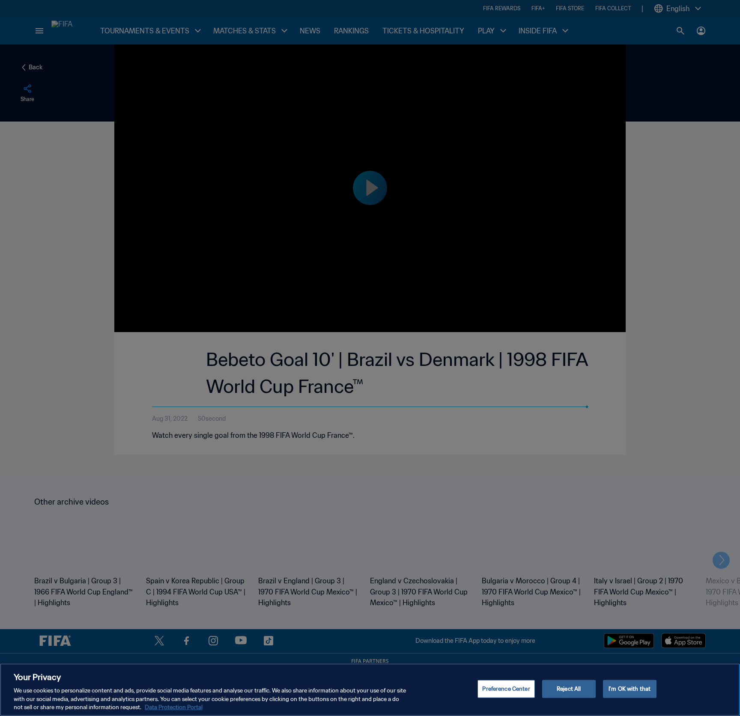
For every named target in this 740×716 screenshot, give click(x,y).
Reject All (569, 688)
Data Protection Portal (174, 707)
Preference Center (506, 688)
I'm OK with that (629, 688)
